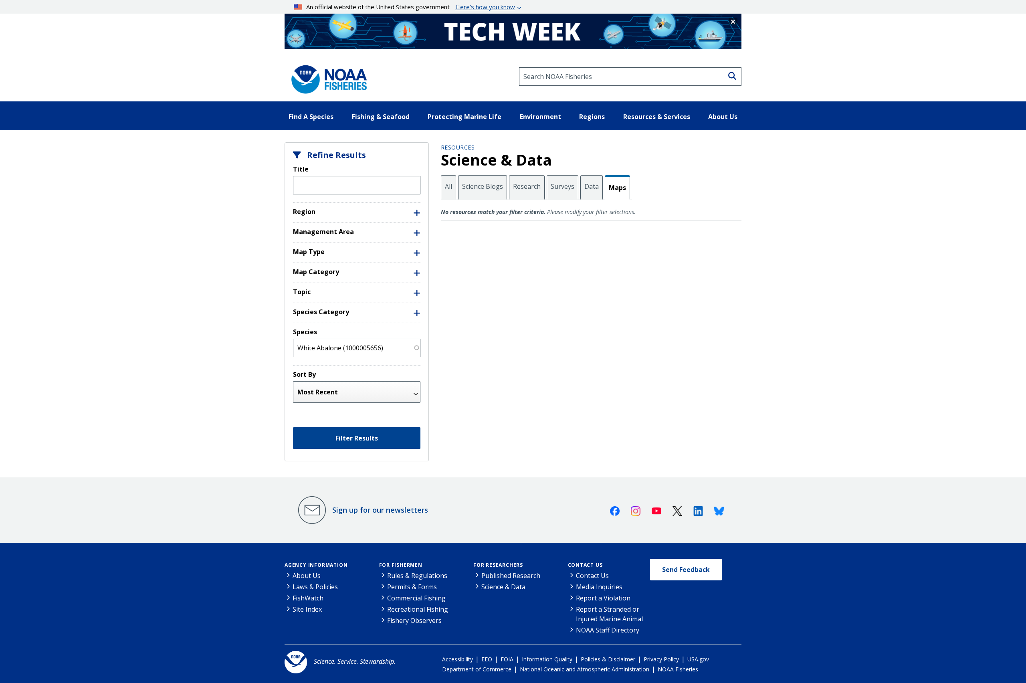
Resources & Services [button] (656, 116)
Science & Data (503, 586)
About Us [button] (722, 116)
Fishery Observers (414, 620)
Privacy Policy (661, 659)
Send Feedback (686, 569)
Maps (617, 187)
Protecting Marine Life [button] (464, 116)
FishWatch (308, 598)
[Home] (327, 76)
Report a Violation (603, 598)
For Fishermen (400, 565)
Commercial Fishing (416, 598)
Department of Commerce (476, 669)
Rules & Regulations (417, 575)
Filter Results (356, 438)
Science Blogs (482, 186)
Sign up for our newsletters (380, 510)
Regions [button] (592, 116)
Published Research (510, 575)
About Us (307, 575)
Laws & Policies (315, 586)
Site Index (307, 609)
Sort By (304, 374)
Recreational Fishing (417, 609)
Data (591, 186)
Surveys (562, 186)
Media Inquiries (599, 586)
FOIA (507, 659)
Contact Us (585, 565)
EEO (486, 659)
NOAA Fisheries (678, 669)
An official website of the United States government (410, 7)
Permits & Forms (412, 586)
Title (301, 169)
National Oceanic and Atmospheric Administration (584, 669)
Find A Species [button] (311, 116)
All (448, 186)
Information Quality (547, 659)
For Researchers (498, 565)
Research (527, 186)
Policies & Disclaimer (608, 659)
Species (305, 331)
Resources (458, 147)
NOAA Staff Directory (607, 630)
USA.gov (698, 659)
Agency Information (316, 565)
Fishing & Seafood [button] (381, 116)
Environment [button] (540, 116)
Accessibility (457, 659)
